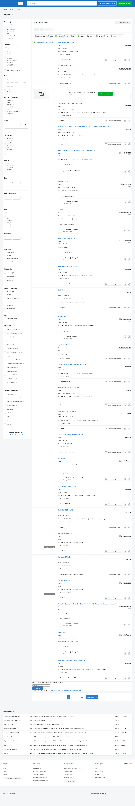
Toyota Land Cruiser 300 (11, 741)
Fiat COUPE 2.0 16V (64, 66)
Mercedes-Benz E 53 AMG (67, 411)
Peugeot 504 (62, 316)
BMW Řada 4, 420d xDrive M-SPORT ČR (71, 660)
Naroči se (37, 688)
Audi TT (60, 210)
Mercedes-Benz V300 (10, 728)
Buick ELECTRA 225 (65, 533)
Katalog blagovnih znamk (40, 780)
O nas (4, 768)
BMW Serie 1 (62, 290)
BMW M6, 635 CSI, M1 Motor (67, 266)
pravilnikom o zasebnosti (59, 690)
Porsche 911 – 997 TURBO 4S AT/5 (70, 103)
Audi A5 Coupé (63, 181)
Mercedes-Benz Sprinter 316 (12, 716)
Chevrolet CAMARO (65, 557)
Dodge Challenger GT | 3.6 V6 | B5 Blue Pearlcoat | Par (76, 150)
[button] (125, 59)
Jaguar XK (61, 632)
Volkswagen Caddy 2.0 (10, 749)
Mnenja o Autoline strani (40, 777)
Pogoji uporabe (37, 768)
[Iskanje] (29, 3)
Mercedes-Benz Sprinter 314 (12, 720)
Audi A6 (6, 745)
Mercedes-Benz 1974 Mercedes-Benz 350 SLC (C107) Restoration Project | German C (87, 604)
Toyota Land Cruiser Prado (11, 732)
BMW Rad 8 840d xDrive (66, 510)
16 (82, 697)
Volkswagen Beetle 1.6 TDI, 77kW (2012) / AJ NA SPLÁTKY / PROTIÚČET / (83, 127)
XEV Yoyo (61, 458)
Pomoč (5, 771)
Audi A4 (6, 753)
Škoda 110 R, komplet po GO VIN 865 (70, 435)
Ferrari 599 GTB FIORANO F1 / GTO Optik (72, 364)
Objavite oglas (105, 94)
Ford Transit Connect (10, 737)
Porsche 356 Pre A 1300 (66, 42)
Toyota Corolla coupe (65, 345)
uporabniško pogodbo (74, 690)
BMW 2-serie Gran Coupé (66, 238)
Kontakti (5, 774)
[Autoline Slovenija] (9, 3)
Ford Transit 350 (8, 724)
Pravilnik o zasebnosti (39, 771)
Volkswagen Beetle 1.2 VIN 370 (68, 486)
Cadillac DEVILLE (64, 580)
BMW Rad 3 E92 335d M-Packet (68, 388)
